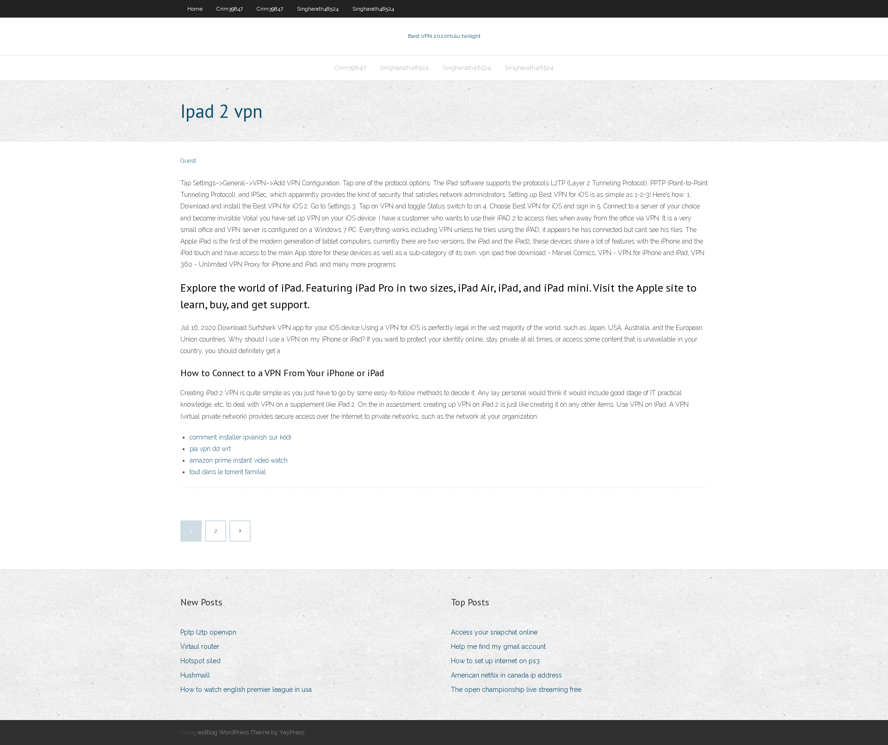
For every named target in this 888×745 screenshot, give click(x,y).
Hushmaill (195, 675)
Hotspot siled (200, 661)
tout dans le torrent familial (228, 472)
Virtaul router (199, 646)
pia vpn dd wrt (210, 448)
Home (195, 9)
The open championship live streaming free (516, 689)
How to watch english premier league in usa (246, 689)
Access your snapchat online (494, 632)
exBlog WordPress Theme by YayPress (251, 732)
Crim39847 (229, 9)
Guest (188, 160)
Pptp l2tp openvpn (208, 632)
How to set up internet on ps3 (495, 661)
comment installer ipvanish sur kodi (240, 437)
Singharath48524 (318, 9)
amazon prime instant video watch (239, 460)
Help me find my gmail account (498, 646)
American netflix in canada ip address (506, 675)
